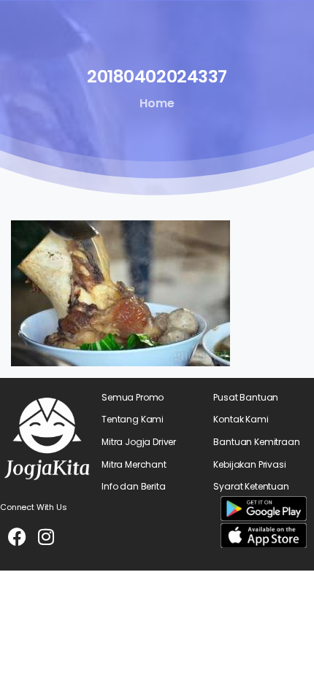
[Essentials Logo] (47, 439)
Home (156, 103)
